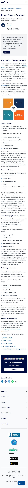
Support (3, 418)
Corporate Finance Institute (5, 2)
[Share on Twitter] (9, 382)
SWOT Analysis (7, 340)
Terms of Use (13, 475)
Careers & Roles (5, 413)
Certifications (5, 397)
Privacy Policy (5, 475)
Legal (14, 477)
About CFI (4, 391)
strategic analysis (5, 85)
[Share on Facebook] (6, 382)
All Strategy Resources (9, 346)
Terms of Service (22, 475)
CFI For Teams (5, 407)
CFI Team (9, 25)
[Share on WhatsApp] (12, 382)
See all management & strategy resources (14, 349)
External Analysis (7, 343)
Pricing (3, 402)
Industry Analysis (7, 337)
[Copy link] (16, 382)
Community (4, 424)
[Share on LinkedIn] (2, 382)
